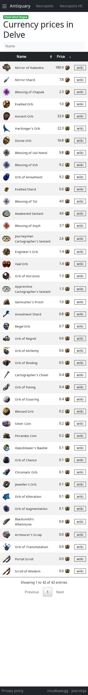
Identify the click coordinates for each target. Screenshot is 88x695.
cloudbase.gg (57, 690)
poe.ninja (78, 690)
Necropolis (44, 6)
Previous (32, 592)
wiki (80, 67)
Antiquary (20, 6)
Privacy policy (12, 690)
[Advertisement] (44, 640)
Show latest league (15, 17)
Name (21, 56)
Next (60, 592)
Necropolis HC (71, 6)
